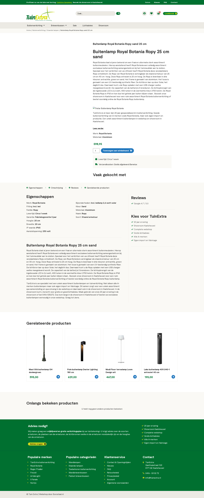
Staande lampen (53, 30)
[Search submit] (118, 13)
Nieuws (157, 2)
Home (28, 30)
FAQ (165, 2)
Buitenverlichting (39, 30)
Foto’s (147, 2)
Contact (174, 2)
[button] (36, 25)
